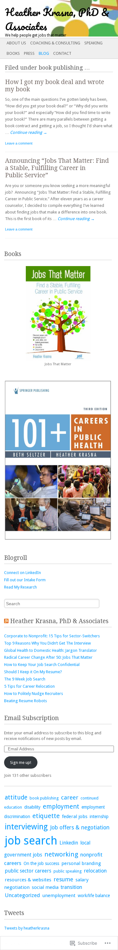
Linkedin (68, 843)
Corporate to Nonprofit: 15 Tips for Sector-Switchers (52, 636)
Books (13, 53)
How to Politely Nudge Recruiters (33, 693)
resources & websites (28, 880)
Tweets (14, 913)
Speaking (93, 43)
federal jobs (74, 816)
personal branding (81, 863)
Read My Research (20, 587)
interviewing (26, 826)
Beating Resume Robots (25, 700)
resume (63, 879)
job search (31, 840)
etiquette (46, 816)
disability (32, 807)
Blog (44, 53)
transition (71, 887)
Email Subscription (31, 718)
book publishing (44, 798)
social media (45, 887)
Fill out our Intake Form (25, 579)
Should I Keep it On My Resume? (33, 671)
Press (29, 53)
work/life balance (94, 895)
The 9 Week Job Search (24, 679)
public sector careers (28, 871)
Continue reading (28, 132)
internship (99, 816)
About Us (16, 43)
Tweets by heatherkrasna (26, 928)
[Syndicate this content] (6, 621)
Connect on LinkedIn (22, 572)
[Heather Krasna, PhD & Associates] (47, 18)
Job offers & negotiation (80, 827)
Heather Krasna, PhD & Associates (59, 621)
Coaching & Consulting (55, 43)
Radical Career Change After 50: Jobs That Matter (48, 657)
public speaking (67, 871)
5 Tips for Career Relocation (29, 686)
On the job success (41, 863)
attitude (16, 797)
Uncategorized (22, 895)
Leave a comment (18, 143)
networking (61, 854)
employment (61, 806)
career (69, 797)
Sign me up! (20, 762)
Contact (62, 53)
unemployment (59, 895)
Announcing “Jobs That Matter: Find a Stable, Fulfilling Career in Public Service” (57, 168)
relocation (95, 871)
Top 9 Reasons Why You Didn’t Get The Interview (47, 643)
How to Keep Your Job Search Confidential (42, 664)
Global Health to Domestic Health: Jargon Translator (50, 650)
